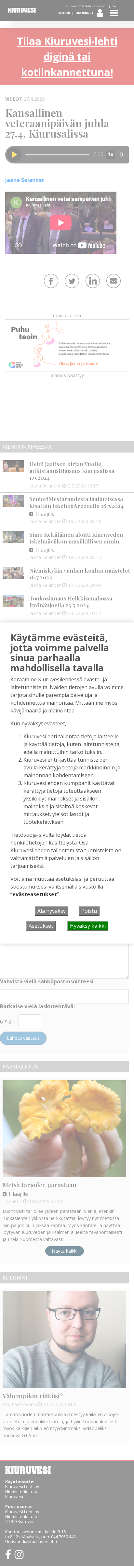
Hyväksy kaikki (88, 925)
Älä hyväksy (51, 910)
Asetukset (41, 925)
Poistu (89, 910)
